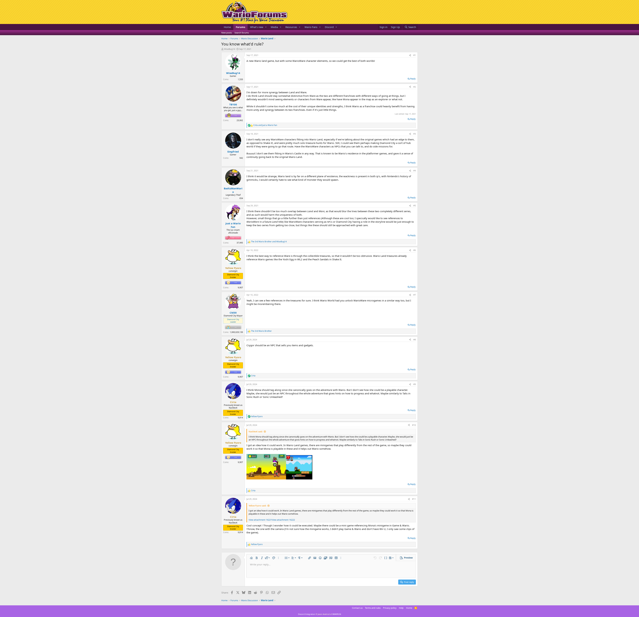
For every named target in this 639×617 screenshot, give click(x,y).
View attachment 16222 (283, 519)
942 (241, 158)
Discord (329, 27)
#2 (414, 86)
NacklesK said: (256, 431)
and (265, 125)
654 (241, 198)
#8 (414, 339)
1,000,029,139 (236, 332)
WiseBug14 (229, 48)
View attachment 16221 (260, 519)
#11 (414, 499)
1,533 (240, 79)
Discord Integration (306, 614)
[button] (266, 27)
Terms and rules (373, 607)
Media (274, 27)
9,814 (240, 417)
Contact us (357, 607)
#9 (414, 384)
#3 (414, 133)
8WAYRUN (336, 614)
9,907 (240, 287)
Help (401, 607)
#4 (414, 170)
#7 (414, 294)
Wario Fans (311, 27)
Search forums (241, 32)
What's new (256, 27)
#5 (414, 205)
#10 (414, 425)
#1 (414, 55)
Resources (291, 27)
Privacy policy (390, 607)
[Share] (410, 55)
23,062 (240, 120)
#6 (414, 250)
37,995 (240, 242)
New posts (226, 32)
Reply (413, 78)
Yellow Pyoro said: (257, 505)
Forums (240, 27)
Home (227, 27)
